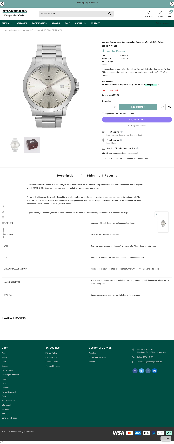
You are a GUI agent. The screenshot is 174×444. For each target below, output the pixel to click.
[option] (49, 86)
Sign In (160, 16)
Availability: (107, 58)
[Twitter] (141, 370)
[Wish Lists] (162, 107)
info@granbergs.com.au (152, 362)
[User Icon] (161, 12)
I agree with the (111, 113)
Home (4, 30)
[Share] (170, 107)
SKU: (104, 55)
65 (107, 153)
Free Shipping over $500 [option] (87, 3)
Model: (104, 64)
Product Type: (108, 61)
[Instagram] (148, 370)
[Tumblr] (154, 370)
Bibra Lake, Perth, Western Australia (151, 352)
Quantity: (106, 101)
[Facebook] (135, 370)
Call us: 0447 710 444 (145, 357)
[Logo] (18, 14)
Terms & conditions (127, 113)
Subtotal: (106, 95)
